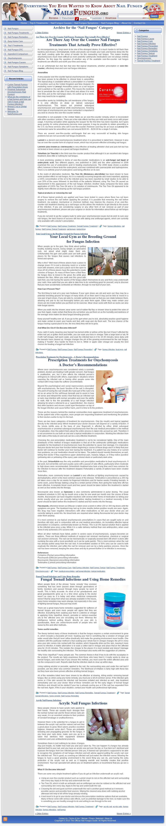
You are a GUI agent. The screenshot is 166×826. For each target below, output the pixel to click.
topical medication (98, 571)
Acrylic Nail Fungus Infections (48, 700)
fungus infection (108, 349)
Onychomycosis (42, 571)
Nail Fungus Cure (64, 568)
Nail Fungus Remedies (84, 693)
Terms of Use (74, 818)
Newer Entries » (124, 33)
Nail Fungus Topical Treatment (54, 229)
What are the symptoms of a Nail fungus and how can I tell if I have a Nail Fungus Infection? (19, 100)
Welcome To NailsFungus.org (14, 112)
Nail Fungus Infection (80, 568)
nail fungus (61, 810)
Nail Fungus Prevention (83, 349)
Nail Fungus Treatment (67, 226)
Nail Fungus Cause (65, 349)
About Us (108, 818)
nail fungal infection (83, 571)
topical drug (81, 229)
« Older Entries (41, 33)
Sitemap (84, 818)
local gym (119, 349)
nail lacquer (71, 229)
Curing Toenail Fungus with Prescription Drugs (17, 85)
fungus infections (114, 226)
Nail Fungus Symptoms (147, 51)
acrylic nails (117, 806)
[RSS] (5, 819)
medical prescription (67, 571)
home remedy (54, 696)
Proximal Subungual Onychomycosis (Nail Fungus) (16, 92)
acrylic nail (108, 806)
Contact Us (63, 818)
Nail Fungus (52, 226)
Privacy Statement (96, 818)
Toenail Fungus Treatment (87, 226)
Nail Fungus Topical (97, 568)
